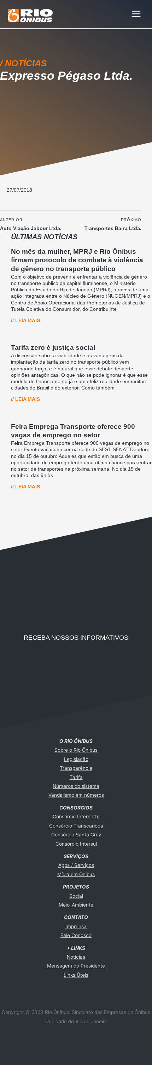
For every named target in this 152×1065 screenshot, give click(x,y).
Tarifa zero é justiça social (53, 347)
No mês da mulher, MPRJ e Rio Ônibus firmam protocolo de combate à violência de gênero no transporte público (77, 260)
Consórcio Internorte (76, 816)
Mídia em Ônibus (76, 874)
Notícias (76, 957)
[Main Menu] (136, 14)
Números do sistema (76, 786)
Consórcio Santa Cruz (76, 834)
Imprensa (76, 926)
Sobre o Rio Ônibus (76, 750)
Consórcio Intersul (76, 844)
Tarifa (76, 777)
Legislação (76, 759)
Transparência (76, 768)
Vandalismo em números (76, 795)
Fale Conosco (76, 935)
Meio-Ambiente (76, 905)
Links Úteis (76, 975)
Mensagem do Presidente (76, 966)
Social (76, 896)
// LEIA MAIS (25, 320)
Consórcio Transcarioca (76, 826)
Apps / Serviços (76, 865)
